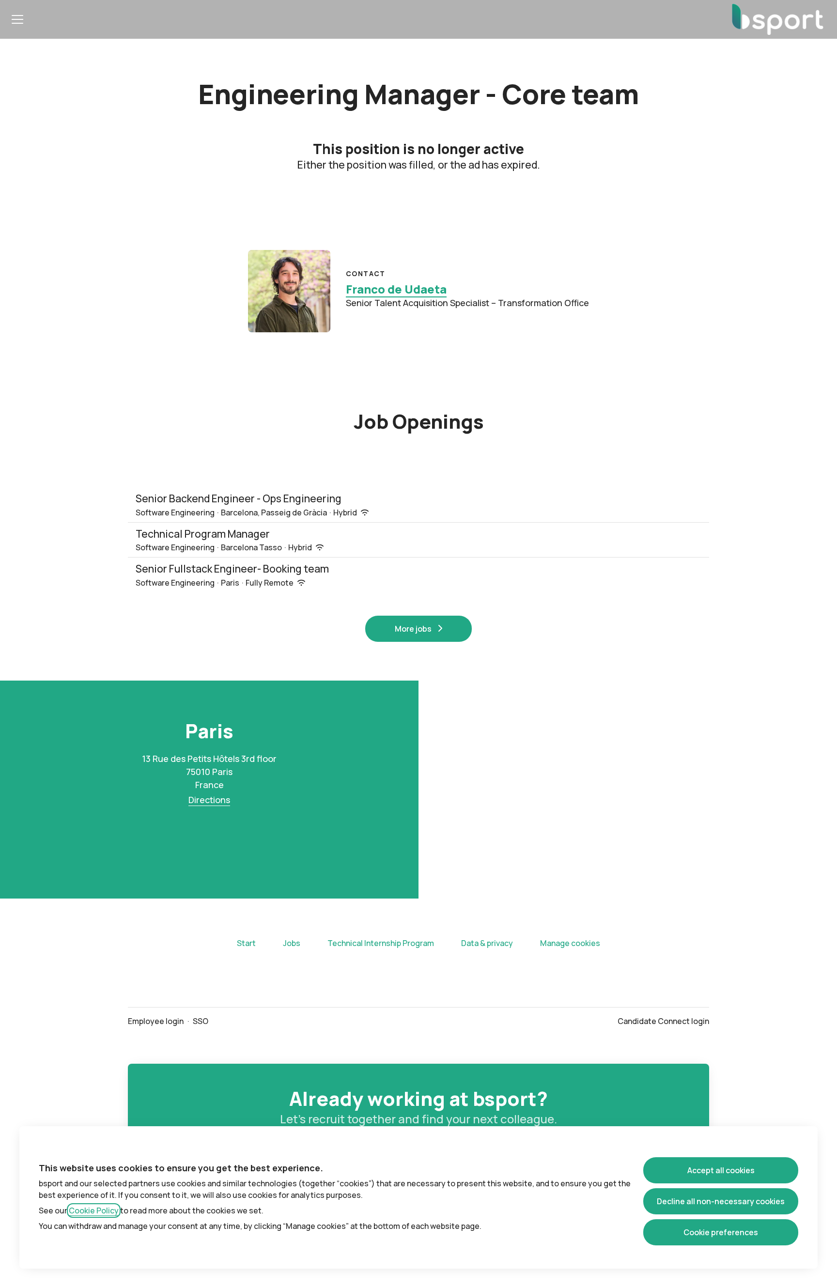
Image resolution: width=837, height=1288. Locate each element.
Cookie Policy (94, 1210)
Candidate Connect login (663, 1021)
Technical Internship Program (380, 943)
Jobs (291, 943)
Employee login (156, 1021)
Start (246, 943)
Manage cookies (570, 943)
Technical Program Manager (203, 534)
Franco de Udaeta (396, 289)
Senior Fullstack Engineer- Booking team (232, 568)
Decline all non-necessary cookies (721, 1201)
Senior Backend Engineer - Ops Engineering (238, 498)
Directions (209, 800)
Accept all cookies (721, 1170)
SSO (200, 1021)
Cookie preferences (720, 1232)
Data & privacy (487, 943)
